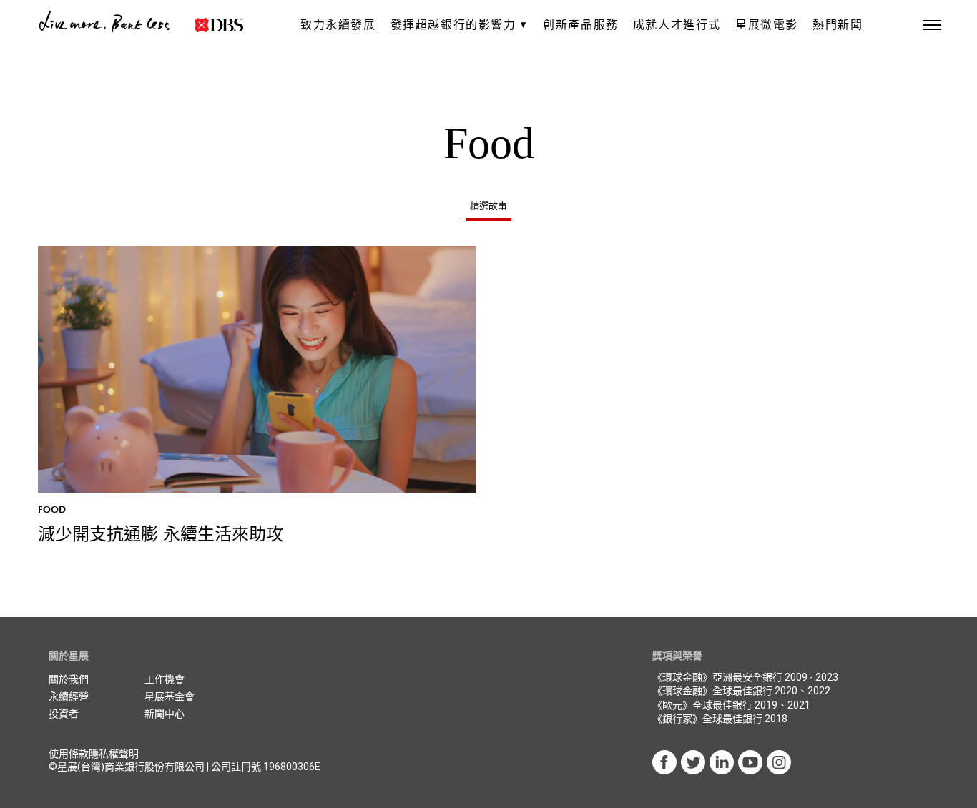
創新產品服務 (581, 25)
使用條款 (69, 753)
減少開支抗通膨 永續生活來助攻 (160, 535)
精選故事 (488, 205)
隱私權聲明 (114, 753)
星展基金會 (169, 696)
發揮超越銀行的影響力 (453, 25)
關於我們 (69, 679)
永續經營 (69, 696)
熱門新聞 (837, 25)
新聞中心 (164, 713)
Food (52, 509)
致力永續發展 (338, 25)
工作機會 (164, 679)
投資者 (64, 713)
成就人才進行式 (677, 25)
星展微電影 (766, 25)
